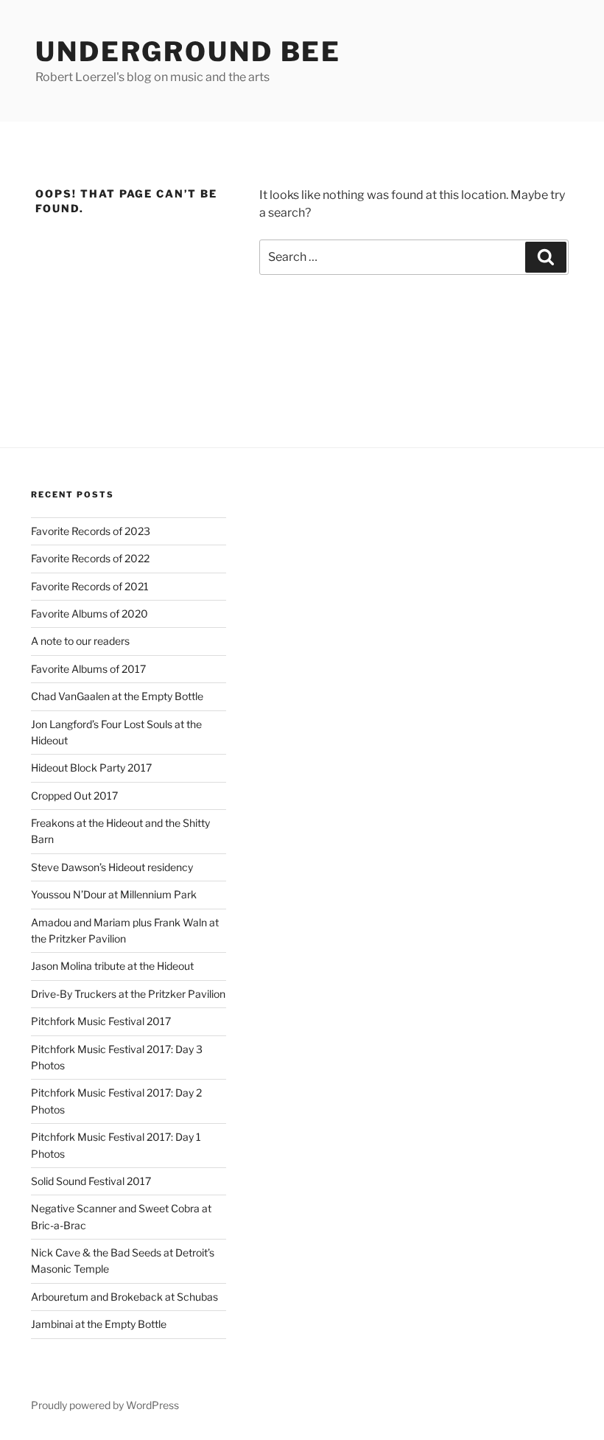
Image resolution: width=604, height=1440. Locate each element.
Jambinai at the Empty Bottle (98, 1324)
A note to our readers (80, 641)
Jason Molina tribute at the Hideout (112, 966)
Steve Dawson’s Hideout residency (112, 867)
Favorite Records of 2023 (90, 531)
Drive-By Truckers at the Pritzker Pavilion (128, 994)
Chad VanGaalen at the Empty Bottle (117, 696)
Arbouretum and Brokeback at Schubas (124, 1296)
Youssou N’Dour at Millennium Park (114, 894)
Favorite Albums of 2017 (88, 669)
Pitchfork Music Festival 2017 (101, 1021)
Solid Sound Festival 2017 (91, 1181)
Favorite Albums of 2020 (89, 613)
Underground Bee (188, 51)
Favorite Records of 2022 (90, 558)
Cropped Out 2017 (74, 795)
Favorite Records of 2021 (90, 586)
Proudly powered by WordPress (105, 1405)
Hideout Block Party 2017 (91, 767)
